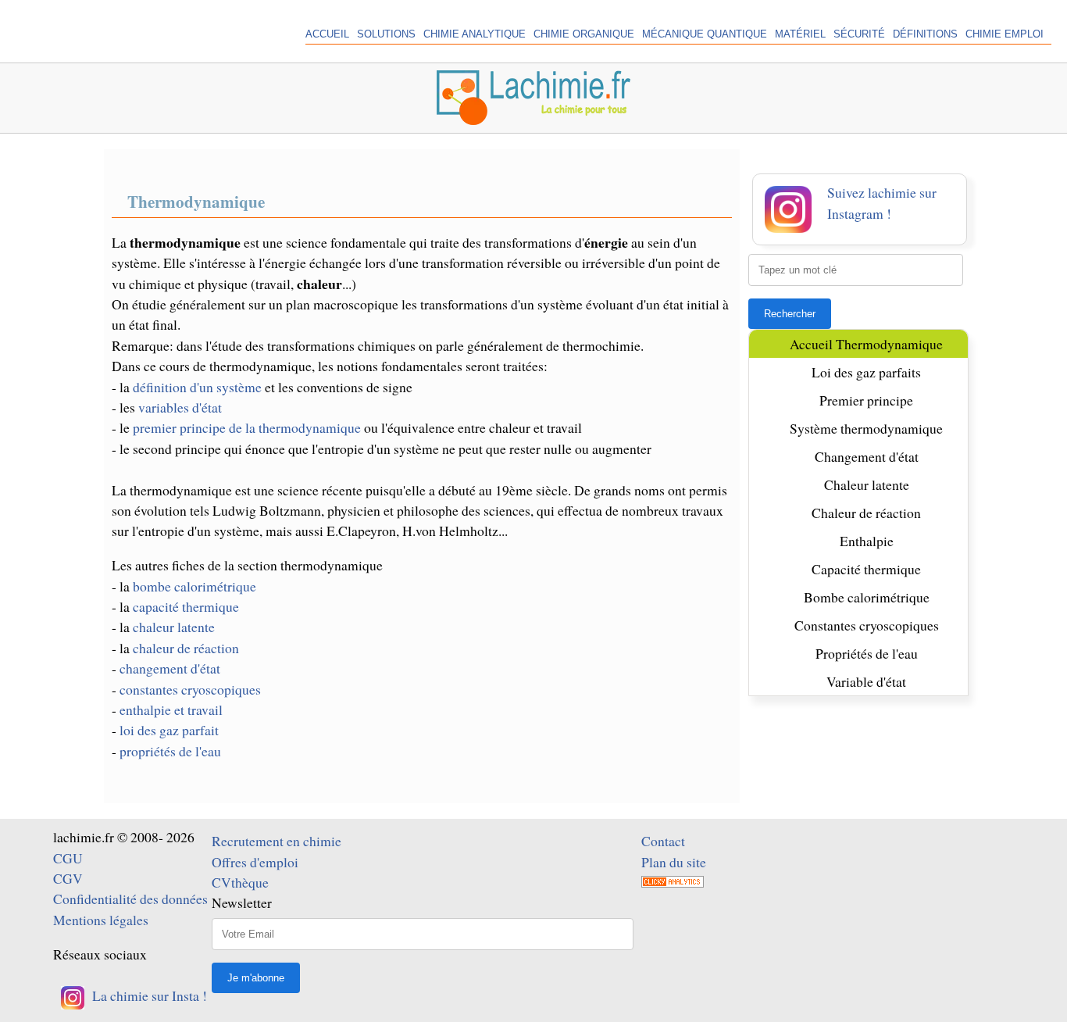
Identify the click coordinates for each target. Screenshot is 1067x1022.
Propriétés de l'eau (866, 653)
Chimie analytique (474, 34)
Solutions (386, 34)
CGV (68, 878)
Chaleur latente (866, 484)
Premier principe (866, 400)
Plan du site (673, 861)
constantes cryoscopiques (190, 689)
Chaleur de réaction (866, 512)
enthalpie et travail (171, 709)
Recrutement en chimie (276, 840)
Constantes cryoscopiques (866, 625)
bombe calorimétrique (194, 586)
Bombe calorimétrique (867, 597)
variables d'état (180, 407)
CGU (68, 858)
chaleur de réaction (186, 647)
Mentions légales (100, 919)
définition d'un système (197, 386)
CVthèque (240, 882)
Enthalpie (867, 540)
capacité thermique (186, 606)
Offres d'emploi (255, 861)
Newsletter (242, 902)
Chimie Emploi (1004, 34)
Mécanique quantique (704, 34)
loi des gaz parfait (169, 729)
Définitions (925, 34)
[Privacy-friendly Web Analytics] (672, 882)
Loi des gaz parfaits (866, 372)
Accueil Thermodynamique (866, 343)
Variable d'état (866, 681)
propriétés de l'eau (170, 750)
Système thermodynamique (866, 428)
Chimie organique (584, 34)
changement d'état (170, 668)
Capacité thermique (866, 568)
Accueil (327, 34)
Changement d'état (867, 456)
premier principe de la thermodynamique (247, 427)
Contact (663, 840)
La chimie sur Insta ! (149, 995)
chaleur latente (174, 626)
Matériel (800, 34)
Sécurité (859, 34)
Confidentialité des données (130, 898)
